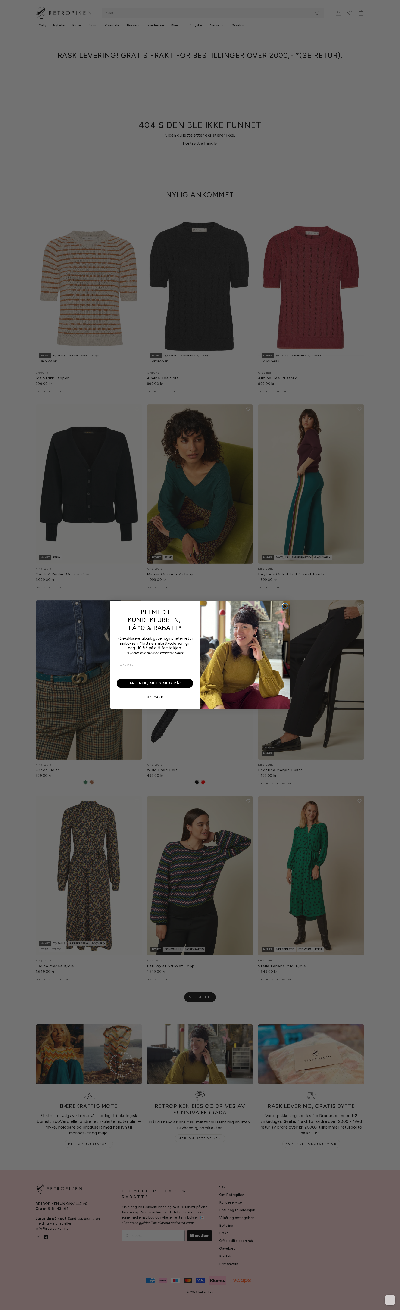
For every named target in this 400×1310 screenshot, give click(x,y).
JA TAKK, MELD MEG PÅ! (155, 683)
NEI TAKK (155, 697)
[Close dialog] (285, 606)
